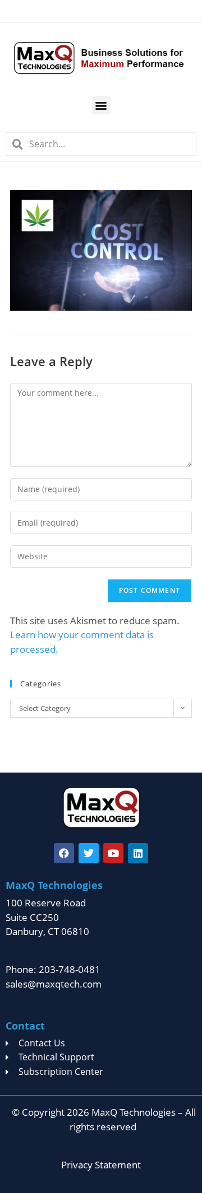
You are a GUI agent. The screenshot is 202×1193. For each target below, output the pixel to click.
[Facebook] (64, 853)
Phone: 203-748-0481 (53, 969)
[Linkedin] (138, 853)
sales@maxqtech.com (54, 983)
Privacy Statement (101, 1164)
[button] (101, 105)
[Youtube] (113, 853)
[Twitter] (89, 853)
